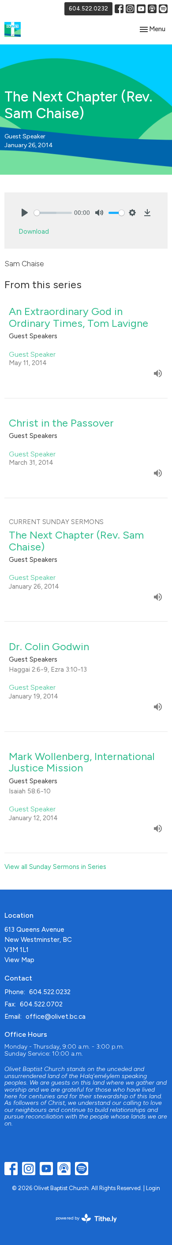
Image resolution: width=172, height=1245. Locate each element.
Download (34, 231)
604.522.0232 (88, 8)
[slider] (53, 213)
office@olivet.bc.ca (56, 1017)
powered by (82, 1225)
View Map (19, 960)
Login (153, 1188)
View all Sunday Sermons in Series (55, 867)
